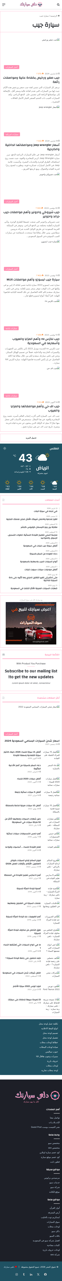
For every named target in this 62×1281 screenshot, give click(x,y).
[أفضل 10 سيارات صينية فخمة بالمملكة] (51, 809)
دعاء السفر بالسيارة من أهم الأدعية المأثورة (25, 767)
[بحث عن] (58, 5)
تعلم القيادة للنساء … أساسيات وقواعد (23, 847)
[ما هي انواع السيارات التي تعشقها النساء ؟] (51, 948)
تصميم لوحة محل (50, 1033)
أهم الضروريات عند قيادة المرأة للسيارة (23, 917)
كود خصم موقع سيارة (50, 1157)
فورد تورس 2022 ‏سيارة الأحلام (27, 986)
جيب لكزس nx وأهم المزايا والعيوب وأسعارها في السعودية (36, 341)
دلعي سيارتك (9, 1267)
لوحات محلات (52, 1065)
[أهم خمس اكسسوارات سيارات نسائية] (51, 837)
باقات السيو (55, 1236)
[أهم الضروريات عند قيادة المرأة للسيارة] (51, 920)
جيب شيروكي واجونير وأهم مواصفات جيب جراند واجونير (31, 214)
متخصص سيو (54, 1143)
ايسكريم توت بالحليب (50, 1217)
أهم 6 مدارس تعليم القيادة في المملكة (22, 875)
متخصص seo (54, 1148)
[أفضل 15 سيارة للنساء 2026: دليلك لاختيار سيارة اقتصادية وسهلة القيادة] (51, 756)
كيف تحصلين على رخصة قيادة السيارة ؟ (23, 958)
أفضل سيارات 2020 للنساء (29, 779)
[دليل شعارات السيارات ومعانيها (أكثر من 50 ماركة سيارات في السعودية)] (51, 823)
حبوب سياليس (51, 1051)
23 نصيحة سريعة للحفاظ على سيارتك (24, 1000)
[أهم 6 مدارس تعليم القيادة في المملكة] (51, 879)
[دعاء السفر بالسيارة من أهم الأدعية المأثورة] (51, 769)
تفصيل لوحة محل (50, 1037)
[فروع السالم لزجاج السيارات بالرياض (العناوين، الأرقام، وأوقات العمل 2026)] (51, 865)
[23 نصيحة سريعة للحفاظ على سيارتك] (51, 1006)
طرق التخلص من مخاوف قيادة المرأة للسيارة (24, 931)
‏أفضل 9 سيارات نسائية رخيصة (28, 792)
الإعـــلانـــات (54, 1122)
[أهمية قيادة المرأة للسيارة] (51, 893)
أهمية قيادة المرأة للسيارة (29, 888)
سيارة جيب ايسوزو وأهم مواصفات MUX (33, 279)
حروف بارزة (52, 1061)
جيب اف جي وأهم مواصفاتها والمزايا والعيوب (35, 408)
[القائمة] (3, 5)
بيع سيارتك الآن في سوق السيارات (31, 600)
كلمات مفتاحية (53, 1245)
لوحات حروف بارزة (51, 1250)
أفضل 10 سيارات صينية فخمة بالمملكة (23, 805)
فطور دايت (55, 1162)
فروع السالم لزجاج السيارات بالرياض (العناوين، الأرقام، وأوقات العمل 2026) (23, 862)
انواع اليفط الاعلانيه (49, 1028)
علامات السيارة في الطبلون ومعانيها (24, 903)
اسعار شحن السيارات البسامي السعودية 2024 (32, 740)
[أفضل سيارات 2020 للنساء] (51, 782)
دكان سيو (56, 1231)
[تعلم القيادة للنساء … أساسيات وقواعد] (51, 851)
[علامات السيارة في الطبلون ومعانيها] (51, 907)
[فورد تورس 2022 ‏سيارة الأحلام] (51, 990)
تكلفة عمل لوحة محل (48, 1024)
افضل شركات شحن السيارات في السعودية (22, 973)
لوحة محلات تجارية (49, 1070)
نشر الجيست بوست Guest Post (45, 1127)
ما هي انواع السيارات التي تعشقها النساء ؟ (22, 946)
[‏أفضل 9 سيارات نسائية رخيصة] (51, 796)
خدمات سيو (55, 1182)
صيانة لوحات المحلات (48, 1047)
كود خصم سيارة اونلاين (50, 1152)
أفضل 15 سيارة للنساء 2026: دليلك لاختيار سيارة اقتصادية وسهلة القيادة (22, 753)
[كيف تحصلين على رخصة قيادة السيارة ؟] (51, 963)
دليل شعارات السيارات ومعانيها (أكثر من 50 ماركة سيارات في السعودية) (23, 820)
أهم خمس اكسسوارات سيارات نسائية (23, 834)
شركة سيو (55, 1187)
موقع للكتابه (54, 1192)
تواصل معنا (55, 1117)
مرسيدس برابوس (52, 1178)
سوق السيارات (53, 1222)
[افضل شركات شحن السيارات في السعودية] (51, 977)
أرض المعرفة (54, 1212)
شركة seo (55, 1254)
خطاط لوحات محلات (49, 1042)
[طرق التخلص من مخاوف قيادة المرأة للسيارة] (51, 934)
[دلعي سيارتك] (31, 4)
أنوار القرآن (55, 1208)
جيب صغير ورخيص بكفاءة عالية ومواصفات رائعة (31, 80)
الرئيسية (54, 16)
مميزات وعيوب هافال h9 (47, 1056)
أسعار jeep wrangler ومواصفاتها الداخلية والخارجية (32, 147)
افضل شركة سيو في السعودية (46, 1240)
